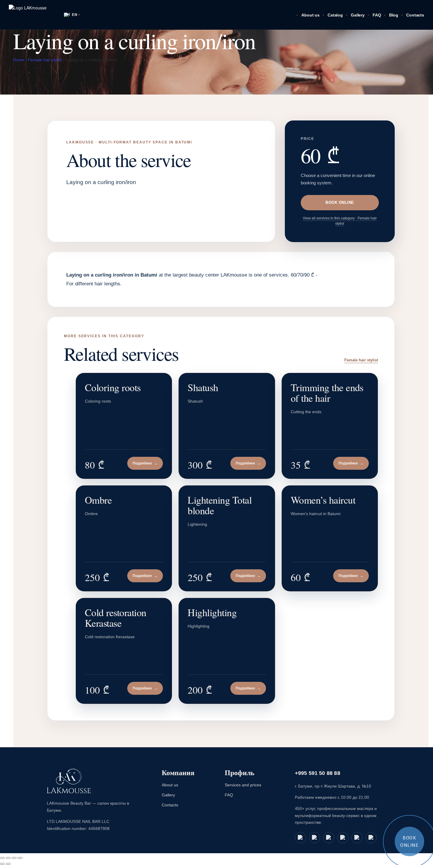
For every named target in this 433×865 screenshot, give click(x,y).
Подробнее (145, 463)
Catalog (335, 15)
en (74, 15)
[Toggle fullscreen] (8, 858)
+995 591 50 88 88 (317, 773)
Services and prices (243, 785)
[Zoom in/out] (2, 858)
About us (310, 15)
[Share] (14, 858)
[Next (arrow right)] (8, 864)
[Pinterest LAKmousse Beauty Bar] (371, 837)
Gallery (358, 15)
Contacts (415, 15)
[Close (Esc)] (20, 858)
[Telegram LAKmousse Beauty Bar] (314, 837)
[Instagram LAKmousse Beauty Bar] (357, 837)
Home (18, 59)
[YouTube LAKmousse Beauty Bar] (328, 837)
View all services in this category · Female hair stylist (340, 221)
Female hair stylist (45, 59)
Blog (393, 15)
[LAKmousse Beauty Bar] (69, 781)
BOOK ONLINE (339, 202)
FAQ (377, 15)
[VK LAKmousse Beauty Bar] (342, 837)
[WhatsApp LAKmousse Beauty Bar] (300, 837)
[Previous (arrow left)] (2, 864)
